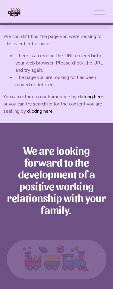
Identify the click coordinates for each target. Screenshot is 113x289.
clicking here (90, 96)
